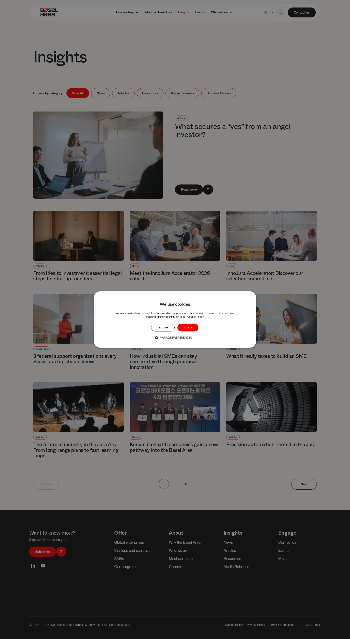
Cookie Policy (195, 316)
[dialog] (175, 319)
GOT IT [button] (188, 327)
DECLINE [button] (163, 327)
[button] (175, 338)
